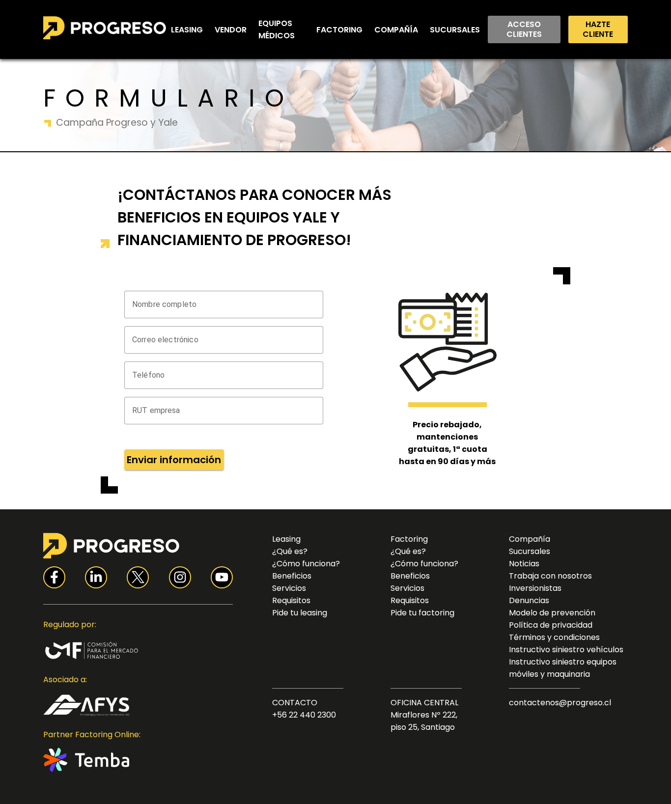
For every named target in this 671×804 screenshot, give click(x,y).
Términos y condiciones (554, 637)
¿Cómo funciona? (306, 563)
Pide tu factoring (422, 612)
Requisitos (291, 600)
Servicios (289, 588)
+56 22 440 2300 (304, 715)
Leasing (187, 29)
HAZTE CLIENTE (598, 29)
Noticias (524, 563)
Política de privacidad (550, 625)
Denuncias (529, 600)
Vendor (231, 29)
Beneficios (291, 576)
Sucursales (455, 29)
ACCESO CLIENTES (524, 29)
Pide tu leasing (299, 612)
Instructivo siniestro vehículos (566, 649)
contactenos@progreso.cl (560, 702)
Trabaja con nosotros (550, 576)
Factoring (339, 29)
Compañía (396, 29)
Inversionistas (535, 588)
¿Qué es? (290, 551)
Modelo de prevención (552, 612)
